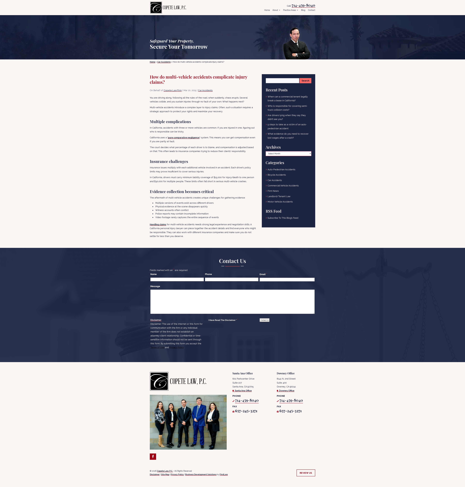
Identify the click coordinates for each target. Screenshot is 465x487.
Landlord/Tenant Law (279, 196)
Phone (208, 274)
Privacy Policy (176, 347)
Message (155, 286)
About (275, 10)
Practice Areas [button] (289, 10)
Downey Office (286, 390)
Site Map (165, 474)
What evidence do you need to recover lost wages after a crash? (288, 136)
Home (267, 10)
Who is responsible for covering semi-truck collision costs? (287, 108)
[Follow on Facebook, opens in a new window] (153, 456)
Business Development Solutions (200, 474)
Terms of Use (157, 347)
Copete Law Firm (173, 90)
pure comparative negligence (184, 137)
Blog (303, 10)
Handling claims (158, 224)
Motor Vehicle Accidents (280, 201)
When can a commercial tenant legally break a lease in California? (288, 98)
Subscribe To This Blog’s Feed (283, 218)
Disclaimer (155, 320)
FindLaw (224, 474)
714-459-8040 (303, 5)
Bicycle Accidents (277, 175)
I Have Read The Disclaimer (223, 319)
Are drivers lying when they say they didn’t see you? (287, 117)
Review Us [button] (306, 473)
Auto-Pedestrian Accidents (281, 169)
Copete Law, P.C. (165, 471)
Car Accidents (205, 90)
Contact (311, 10)
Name (153, 274)
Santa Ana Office (243, 390)
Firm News (273, 191)
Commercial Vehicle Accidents (283, 185)
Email (263, 274)
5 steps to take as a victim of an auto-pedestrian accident (287, 126)
